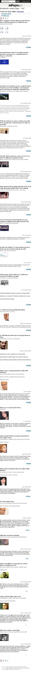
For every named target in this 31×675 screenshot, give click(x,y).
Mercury (3, 409)
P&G (26, 632)
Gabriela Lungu (7, 598)
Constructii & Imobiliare (14, 91)
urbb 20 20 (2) (19, 666)
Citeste (28, 47)
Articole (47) (6, 14)
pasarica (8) (26, 668)
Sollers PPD (20, 374)
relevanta (20, 11)
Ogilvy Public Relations (16, 472)
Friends (11, 439)
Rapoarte (9, 24)
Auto (1, 537)
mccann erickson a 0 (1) (10, 666)
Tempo (2, 632)
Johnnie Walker (14, 376)
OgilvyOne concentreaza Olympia (9, 535)
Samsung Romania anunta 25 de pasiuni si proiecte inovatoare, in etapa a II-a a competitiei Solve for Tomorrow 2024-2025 (14, 54)
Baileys (22, 376)
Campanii (2, 57)
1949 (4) (24, 666)
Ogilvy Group (4, 442)
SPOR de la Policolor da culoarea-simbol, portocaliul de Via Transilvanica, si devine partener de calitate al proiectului (15, 122)
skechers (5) (16, 668)
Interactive (8, 159)
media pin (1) (11, 669)
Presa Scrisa (16, 159)
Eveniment (3, 126)
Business (3, 24)
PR (1, 472)
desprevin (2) (17, 669)
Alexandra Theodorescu (19, 537)
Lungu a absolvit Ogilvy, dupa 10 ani (10, 596)
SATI (1, 278)
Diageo (13, 374)
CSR (1, 189)
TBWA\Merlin (4, 338)
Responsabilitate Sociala (11, 189)
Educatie (23, 189)
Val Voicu (12, 311)
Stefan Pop (16, 338)
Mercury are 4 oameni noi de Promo (10, 407)
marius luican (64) (9, 668)
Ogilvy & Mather (21, 598)
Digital (15, 126)
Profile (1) (5, 16)
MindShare (3, 569)
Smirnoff (3, 379)
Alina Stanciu (4, 474)
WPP (1, 567)
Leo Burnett (4, 439)
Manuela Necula (12, 503)
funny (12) (21, 668)
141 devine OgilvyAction (7, 501)
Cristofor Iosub (5, 374)
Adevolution (4, 311)
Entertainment (14, 223)
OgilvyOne (17, 439)
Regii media (24, 159)
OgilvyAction (25, 439)
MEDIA (2, 159)
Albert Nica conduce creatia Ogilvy (10, 630)
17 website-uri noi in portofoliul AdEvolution (12, 310)
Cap (23, 632)
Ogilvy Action (4, 376)
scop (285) (6, 669)
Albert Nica (23, 567)
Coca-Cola (3, 503)
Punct (10, 338)
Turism (6, 223)
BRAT (14, 250)
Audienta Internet (12, 278)
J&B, (7, 379)
